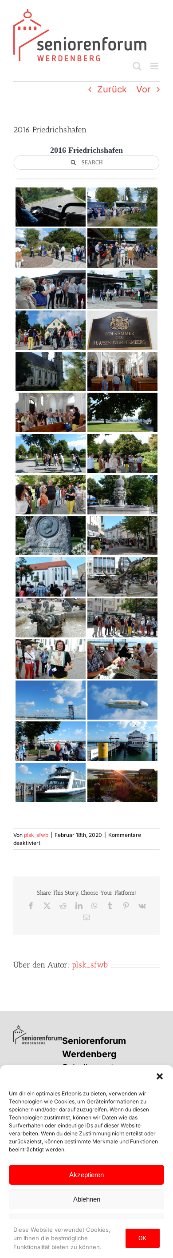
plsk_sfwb (36, 835)
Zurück (112, 89)
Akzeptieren (86, 1174)
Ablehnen (86, 1199)
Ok (142, 1238)
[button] (159, 1076)
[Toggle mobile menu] (155, 66)
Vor (143, 89)
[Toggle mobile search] (137, 66)
